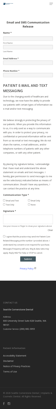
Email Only (35, 200)
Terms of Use (10, 371)
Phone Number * (11, 71)
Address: (7, 317)
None (33, 204)
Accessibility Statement (14, 355)
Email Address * (11, 58)
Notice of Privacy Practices (16, 366)
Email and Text (12, 200)
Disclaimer (8, 360)
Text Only (10, 204)
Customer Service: (11, 329)
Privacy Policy (26, 268)
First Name (8, 43)
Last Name (7, 51)
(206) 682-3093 (27, 328)
